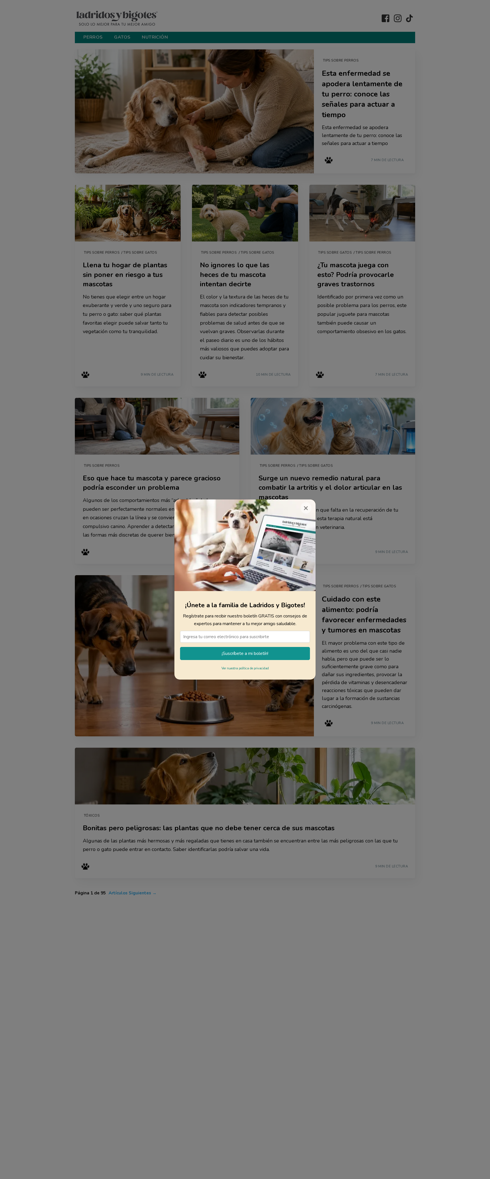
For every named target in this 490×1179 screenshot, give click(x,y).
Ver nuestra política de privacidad (245, 668)
